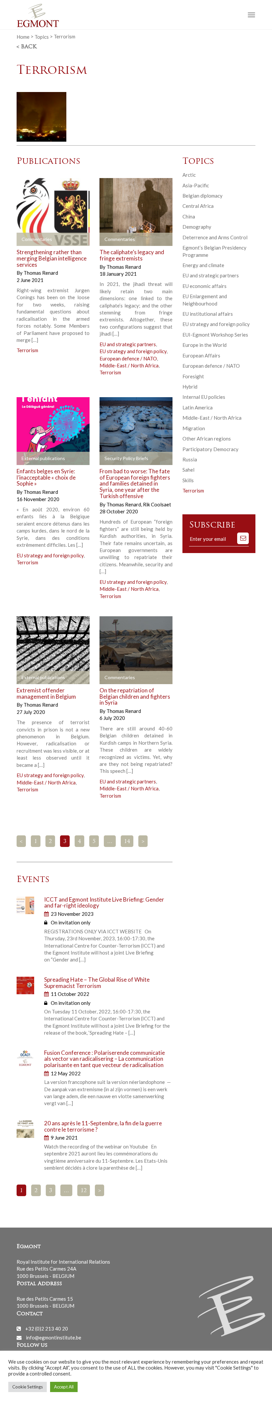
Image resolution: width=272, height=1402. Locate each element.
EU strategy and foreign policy (133, 351)
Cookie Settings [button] (27, 1386)
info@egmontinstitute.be (53, 1337)
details (32, 239)
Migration (193, 428)
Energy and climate (203, 265)
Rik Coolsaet (157, 504)
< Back (26, 47)
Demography (196, 227)
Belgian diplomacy (202, 196)
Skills (188, 480)
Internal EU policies (203, 397)
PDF (110, 458)
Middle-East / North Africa (129, 365)
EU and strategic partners (128, 344)
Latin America (197, 407)
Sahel (188, 470)
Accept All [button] (64, 1386)
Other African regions (206, 439)
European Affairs (201, 355)
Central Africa (198, 206)
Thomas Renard (41, 273)
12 (84, 1190)
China (188, 216)
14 (127, 841)
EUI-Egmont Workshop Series (215, 335)
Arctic (189, 175)
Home (23, 36)
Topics (41, 36)
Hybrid (189, 387)
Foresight (193, 376)
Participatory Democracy (210, 449)
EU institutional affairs (207, 314)
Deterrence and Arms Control (214, 237)
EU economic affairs (204, 286)
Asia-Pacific (195, 185)
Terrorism (27, 350)
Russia (189, 459)
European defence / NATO (128, 358)
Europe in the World (204, 345)
